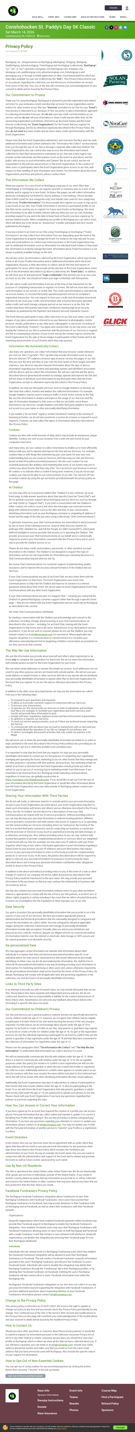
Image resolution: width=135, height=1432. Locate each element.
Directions (44, 36)
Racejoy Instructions (92, 17)
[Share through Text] (125, 27)
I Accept (120, 1427)
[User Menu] (127, 7)
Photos (73, 1410)
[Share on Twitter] (111, 27)
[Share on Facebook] (107, 27)
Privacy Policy (61, 1428)
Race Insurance (47, 1413)
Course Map (70, 17)
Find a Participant (112, 1397)
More (123, 17)
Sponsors (108, 1410)
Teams (112, 17)
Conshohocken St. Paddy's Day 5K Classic (50, 27)
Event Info (53, 17)
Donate (113, 7)
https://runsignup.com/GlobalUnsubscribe (27, 779)
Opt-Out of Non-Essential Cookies (25, 1376)
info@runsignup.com (42, 634)
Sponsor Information (48, 1395)
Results (74, 1403)
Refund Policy (110, 1403)
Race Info (37, 17)
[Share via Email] (120, 27)
